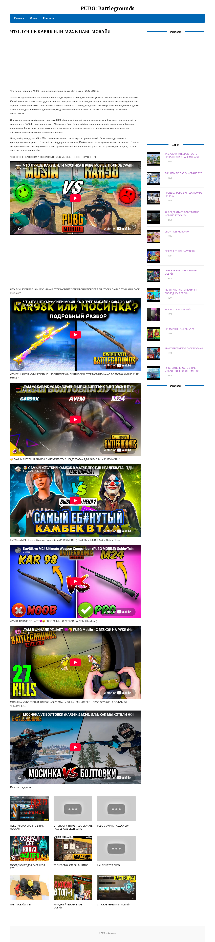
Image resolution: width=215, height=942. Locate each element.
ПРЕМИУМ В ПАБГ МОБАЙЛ (180, 328)
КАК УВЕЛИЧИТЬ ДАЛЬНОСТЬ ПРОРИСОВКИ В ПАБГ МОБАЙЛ (182, 155)
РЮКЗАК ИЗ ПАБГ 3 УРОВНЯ (180, 251)
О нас (33, 18)
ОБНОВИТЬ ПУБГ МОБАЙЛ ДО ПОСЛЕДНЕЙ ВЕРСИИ (181, 291)
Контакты (48, 18)
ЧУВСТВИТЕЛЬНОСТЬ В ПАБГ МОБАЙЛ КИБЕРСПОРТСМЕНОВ (182, 369)
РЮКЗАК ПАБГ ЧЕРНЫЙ (177, 309)
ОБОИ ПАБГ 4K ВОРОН (177, 231)
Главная (19, 18)
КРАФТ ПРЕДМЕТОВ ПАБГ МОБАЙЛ (184, 348)
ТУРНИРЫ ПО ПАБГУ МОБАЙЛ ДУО (183, 173)
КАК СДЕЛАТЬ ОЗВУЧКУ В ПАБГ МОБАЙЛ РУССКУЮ (182, 214)
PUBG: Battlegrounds (107, 8)
